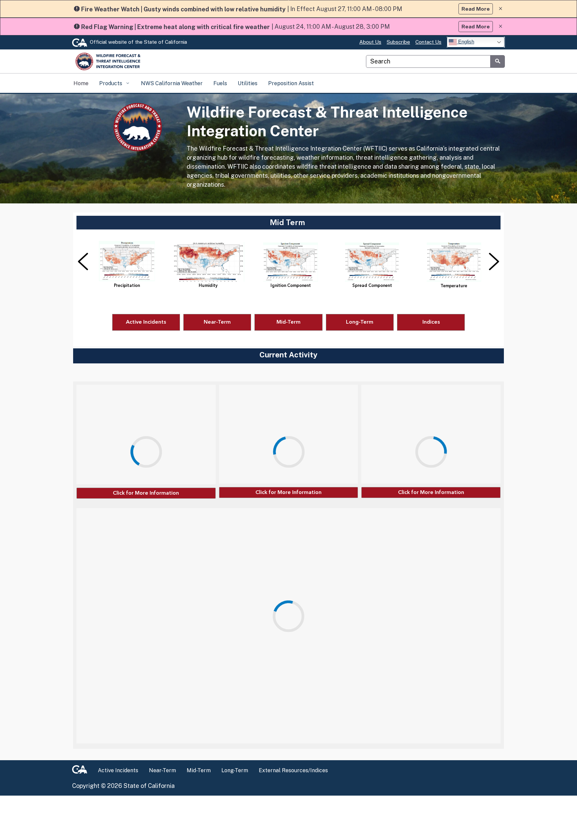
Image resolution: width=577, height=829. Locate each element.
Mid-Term (199, 770)
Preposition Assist (291, 83)
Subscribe (398, 42)
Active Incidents (118, 770)
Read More (475, 9)
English (465, 41)
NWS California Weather (172, 83)
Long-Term (234, 770)
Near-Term (162, 770)
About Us (370, 42)
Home (80, 83)
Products (111, 83)
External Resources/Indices (293, 770)
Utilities (247, 83)
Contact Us (428, 42)
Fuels (220, 83)
